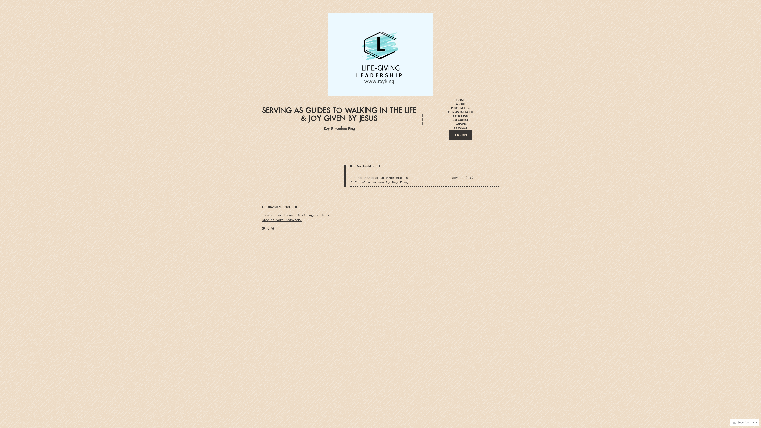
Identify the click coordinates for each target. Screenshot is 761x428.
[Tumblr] (268, 228)
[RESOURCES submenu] (469, 108)
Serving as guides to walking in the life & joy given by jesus (339, 114)
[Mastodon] (263, 228)
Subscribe (461, 135)
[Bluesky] (272, 228)
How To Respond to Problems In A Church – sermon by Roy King (379, 180)
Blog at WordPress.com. (282, 220)
